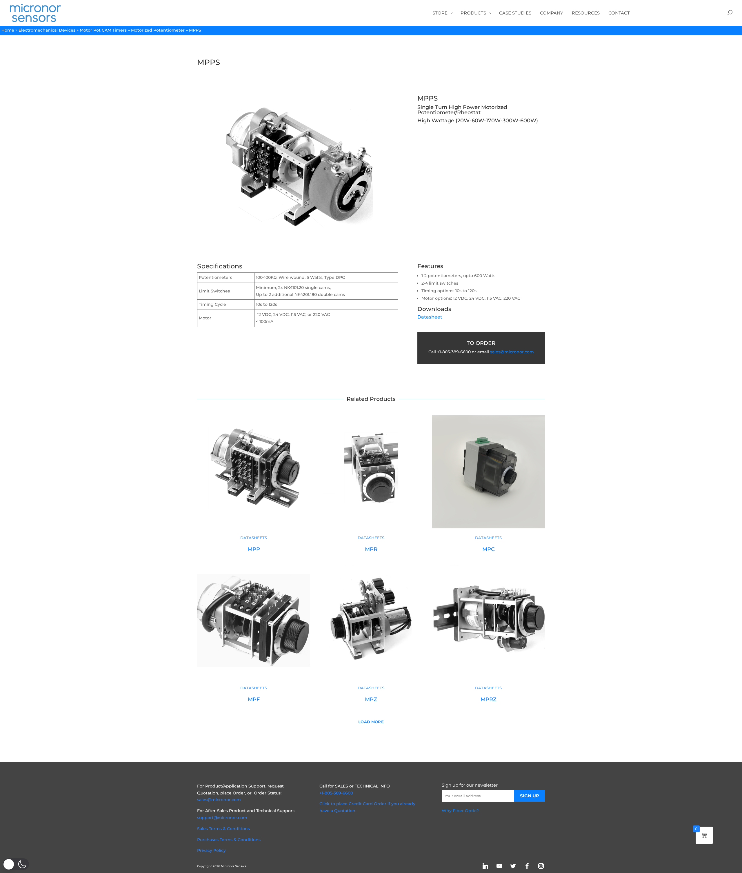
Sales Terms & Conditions (223, 828)
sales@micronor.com (512, 351)
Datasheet (429, 317)
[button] (16, 864)
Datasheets (253, 538)
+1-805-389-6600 (336, 793)
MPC (488, 549)
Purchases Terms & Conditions (229, 839)
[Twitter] (513, 866)
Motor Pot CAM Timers (103, 30)
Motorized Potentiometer (158, 30)
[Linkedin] (485, 866)
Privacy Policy (211, 850)
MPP (254, 549)
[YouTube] (499, 866)
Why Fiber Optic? (460, 810)
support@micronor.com (222, 817)
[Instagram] (541, 866)
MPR (371, 549)
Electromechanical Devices (47, 30)
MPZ (371, 699)
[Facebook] (527, 866)
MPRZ (489, 699)
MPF (254, 699)
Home (7, 30)
